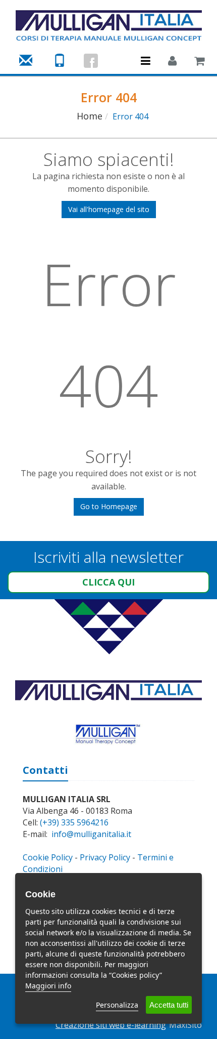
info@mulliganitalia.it (91, 834)
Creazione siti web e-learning (111, 1024)
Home (89, 116)
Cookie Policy (48, 857)
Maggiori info (48, 985)
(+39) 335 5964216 (74, 822)
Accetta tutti (168, 1005)
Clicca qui (108, 582)
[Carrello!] (199, 61)
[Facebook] (91, 61)
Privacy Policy (105, 857)
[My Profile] (172, 61)
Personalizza (117, 1005)
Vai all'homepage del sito (108, 209)
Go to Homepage (108, 506)
